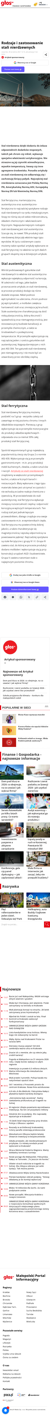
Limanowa (7, 1314)
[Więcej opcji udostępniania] (45, 597)
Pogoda (6, 1335)
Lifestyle (6, 1342)
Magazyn (7, 1339)
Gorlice (6, 1310)
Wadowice (31, 1318)
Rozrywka (10, 886)
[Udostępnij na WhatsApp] (21, 597)
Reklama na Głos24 (11, 1374)
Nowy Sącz (31, 1292)
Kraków (6, 1292)
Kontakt (6, 1381)
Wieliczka (30, 1321)
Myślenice (7, 1321)
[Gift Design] (8, 1400)
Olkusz (29, 1296)
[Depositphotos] (33, 1395)
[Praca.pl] (8, 1395)
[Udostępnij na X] (29, 597)
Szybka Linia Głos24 (12, 1353)
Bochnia (6, 1296)
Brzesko (6, 1299)
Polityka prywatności (12, 1377)
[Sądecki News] (21, 1395)
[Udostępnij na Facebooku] (5, 597)
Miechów (7, 1318)
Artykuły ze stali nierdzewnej (27, 471)
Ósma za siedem (10, 1357)
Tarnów (29, 1314)
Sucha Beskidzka (34, 1310)
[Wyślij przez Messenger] (13, 597)
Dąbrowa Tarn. (10, 1307)
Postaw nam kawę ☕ (13, 69)
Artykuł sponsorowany (14, 57)
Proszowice (31, 1307)
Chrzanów (7, 1303)
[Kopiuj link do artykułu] (37, 597)
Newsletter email (11, 1370)
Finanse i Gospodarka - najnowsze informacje (21, 756)
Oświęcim (30, 1299)
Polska (6, 1350)
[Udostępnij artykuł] (46, 54)
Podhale (30, 1303)
